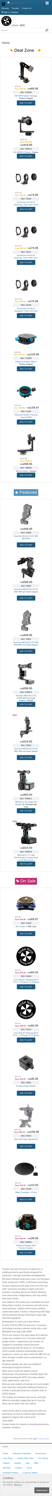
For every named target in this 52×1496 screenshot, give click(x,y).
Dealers (18, 1463)
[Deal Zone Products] (40, 51)
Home (5, 1453)
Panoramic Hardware (22, 1453)
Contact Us (26, 8)
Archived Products (10, 1473)
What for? (18, 1485)
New (28, 1463)
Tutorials (15, 8)
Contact (18, 1468)
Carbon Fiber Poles (25, 1458)
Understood (41, 1490)
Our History (43, 1458)
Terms (29, 1468)
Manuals (5, 8)
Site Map (7, 1468)
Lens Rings (8, 1458)
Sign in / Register (11, 12)
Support (6, 1463)
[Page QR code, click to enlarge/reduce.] (15, 3)
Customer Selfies (30, 1473)
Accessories (41, 1453)
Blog (36, 1463)
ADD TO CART (26, 103)
